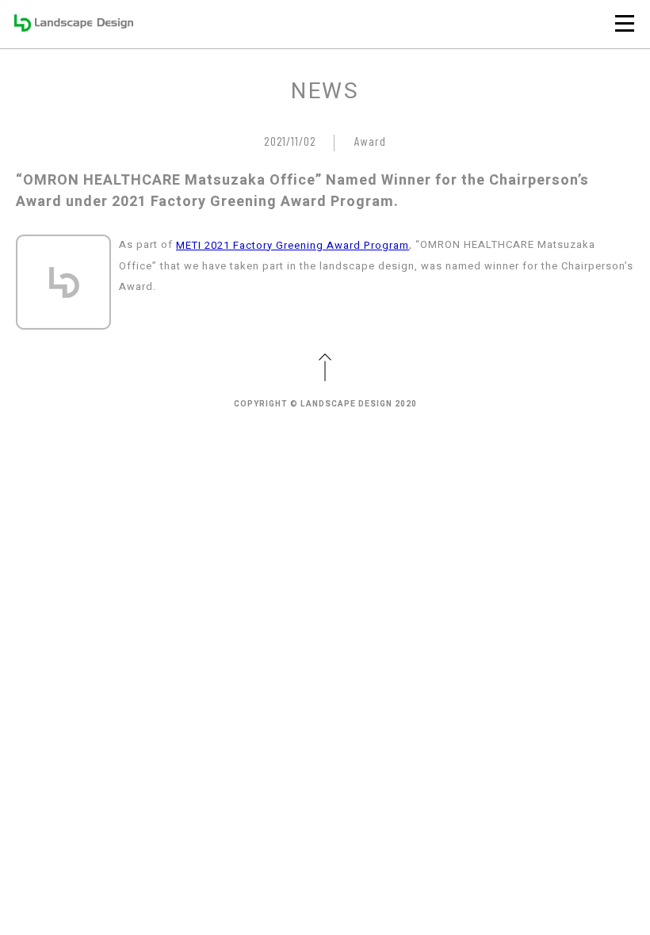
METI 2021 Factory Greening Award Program (292, 245)
